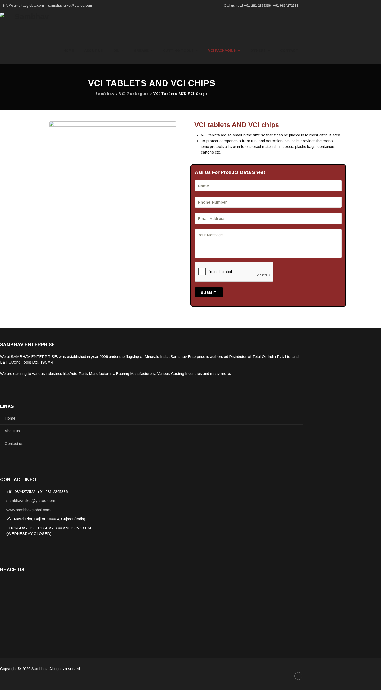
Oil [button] (116, 50)
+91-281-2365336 (257, 6)
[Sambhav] (29, 24)
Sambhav (39, 668)
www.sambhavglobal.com (28, 509)
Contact (289, 50)
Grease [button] (141, 50)
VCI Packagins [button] (222, 50)
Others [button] (258, 50)
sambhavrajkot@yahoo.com (70, 6)
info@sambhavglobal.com (23, 6)
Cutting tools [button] (178, 50)
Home (68, 50)
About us (93, 50)
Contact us (14, 443)
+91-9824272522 (285, 6)
